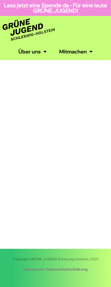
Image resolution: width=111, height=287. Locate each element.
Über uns (29, 51)
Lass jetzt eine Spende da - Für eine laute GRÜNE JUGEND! (55, 8)
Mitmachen (73, 51)
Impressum (33, 269)
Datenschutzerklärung (67, 269)
